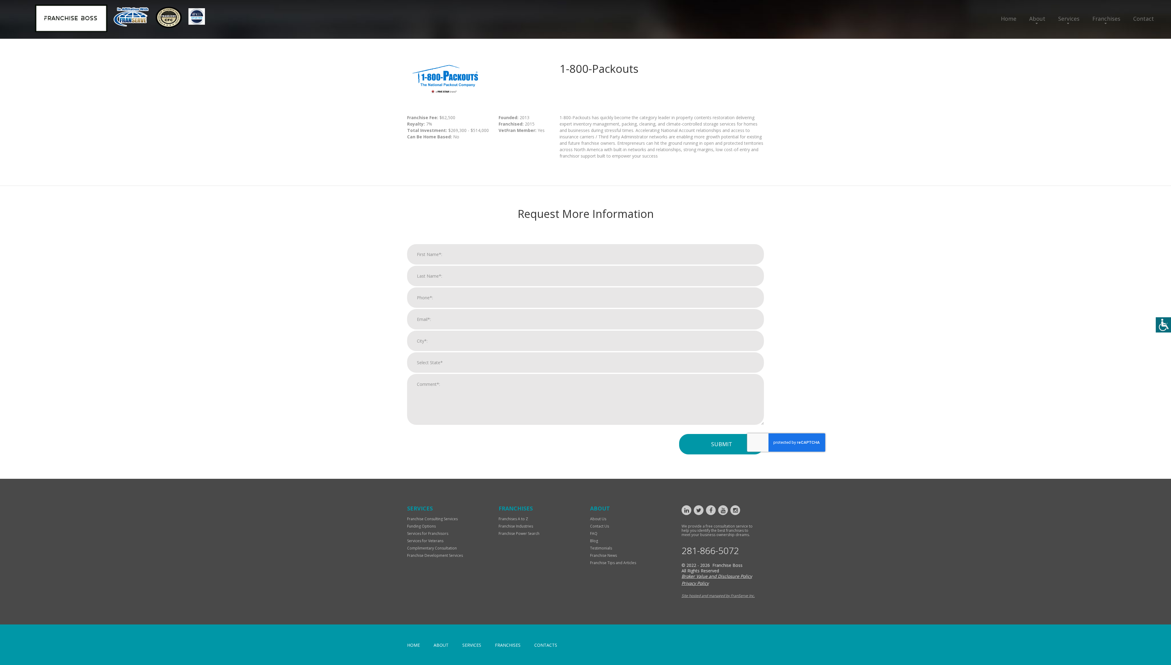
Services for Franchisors (427, 533)
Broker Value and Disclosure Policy (717, 576)
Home (1008, 18)
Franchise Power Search (519, 533)
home (413, 645)
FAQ (593, 533)
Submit (721, 444)
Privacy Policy (695, 583)
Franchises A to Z (513, 518)
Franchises (1106, 18)
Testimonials (601, 548)
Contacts (545, 645)
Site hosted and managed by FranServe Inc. (718, 595)
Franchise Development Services (435, 555)
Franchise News (603, 555)
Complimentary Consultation (432, 548)
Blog (594, 540)
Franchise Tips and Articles (613, 562)
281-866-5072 (710, 550)
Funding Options (421, 526)
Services (1069, 18)
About (1037, 18)
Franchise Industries (516, 526)
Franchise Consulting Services (432, 518)
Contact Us (599, 526)
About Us (598, 518)
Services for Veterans (425, 540)
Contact (1143, 18)
